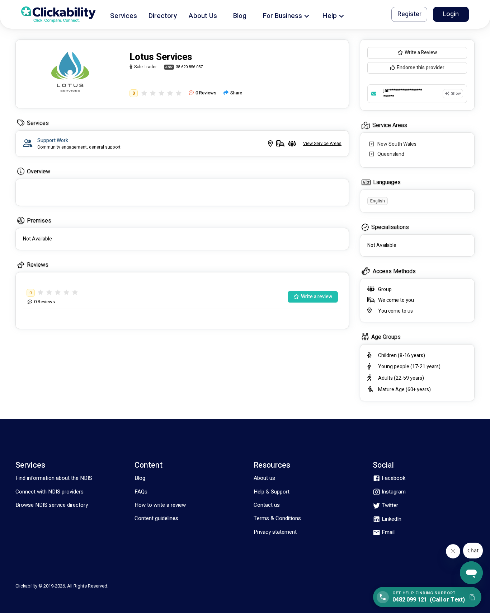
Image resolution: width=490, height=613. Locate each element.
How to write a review (160, 505)
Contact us (267, 505)
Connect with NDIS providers (49, 492)
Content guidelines (156, 518)
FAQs (141, 492)
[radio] (144, 93)
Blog (140, 478)
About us (264, 478)
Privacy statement (275, 532)
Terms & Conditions (277, 518)
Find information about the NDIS (53, 478)
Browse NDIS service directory (51, 505)
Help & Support (271, 492)
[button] (123, 14)
